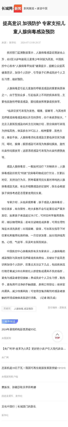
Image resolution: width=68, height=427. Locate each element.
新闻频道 (29, 8)
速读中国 (42, 8)
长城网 (7, 8)
